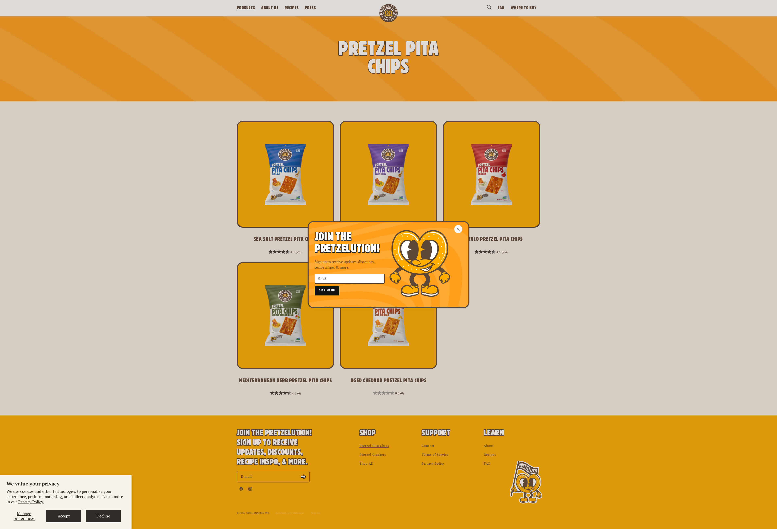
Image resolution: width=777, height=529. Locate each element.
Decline (103, 516)
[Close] (458, 229)
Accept (64, 516)
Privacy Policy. (31, 502)
